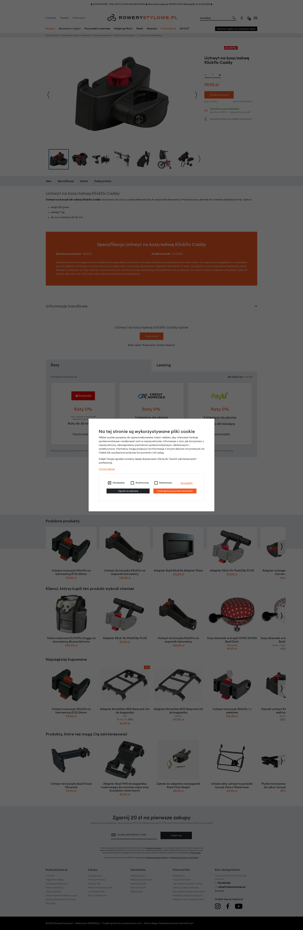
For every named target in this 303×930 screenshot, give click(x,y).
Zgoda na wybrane (128, 490)
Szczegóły (187, 483)
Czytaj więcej (107, 469)
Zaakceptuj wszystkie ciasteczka (175, 490)
